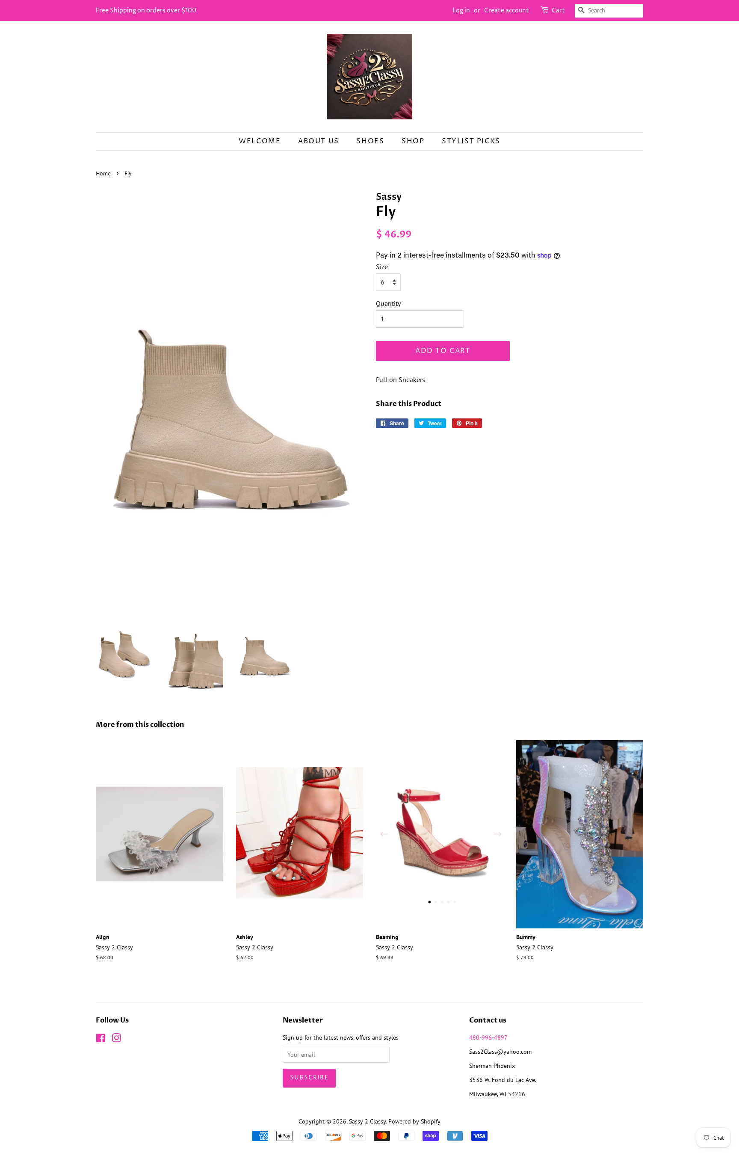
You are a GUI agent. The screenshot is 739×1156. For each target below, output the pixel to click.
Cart (558, 10)
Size (382, 266)
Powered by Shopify (414, 1121)
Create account (506, 10)
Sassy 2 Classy (367, 1121)
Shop (413, 141)
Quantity (388, 303)
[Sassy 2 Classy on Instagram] (116, 1039)
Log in (461, 10)
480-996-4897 (488, 1037)
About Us (318, 141)
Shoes (370, 141)
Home (103, 174)
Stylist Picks (471, 141)
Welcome (260, 141)
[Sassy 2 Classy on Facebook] (101, 1039)
